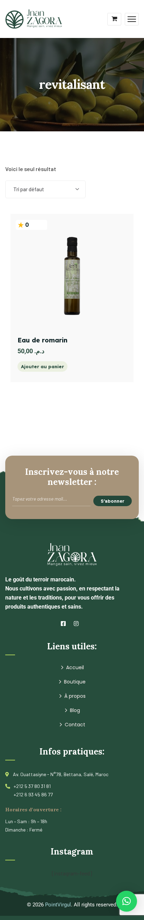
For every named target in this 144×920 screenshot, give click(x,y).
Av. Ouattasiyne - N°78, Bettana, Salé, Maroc (60, 774)
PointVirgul (58, 905)
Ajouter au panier (42, 366)
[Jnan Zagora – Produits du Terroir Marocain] (33, 18)
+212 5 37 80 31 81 (32, 786)
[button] (126, 901)
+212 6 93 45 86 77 (33, 794)
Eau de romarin (42, 340)
